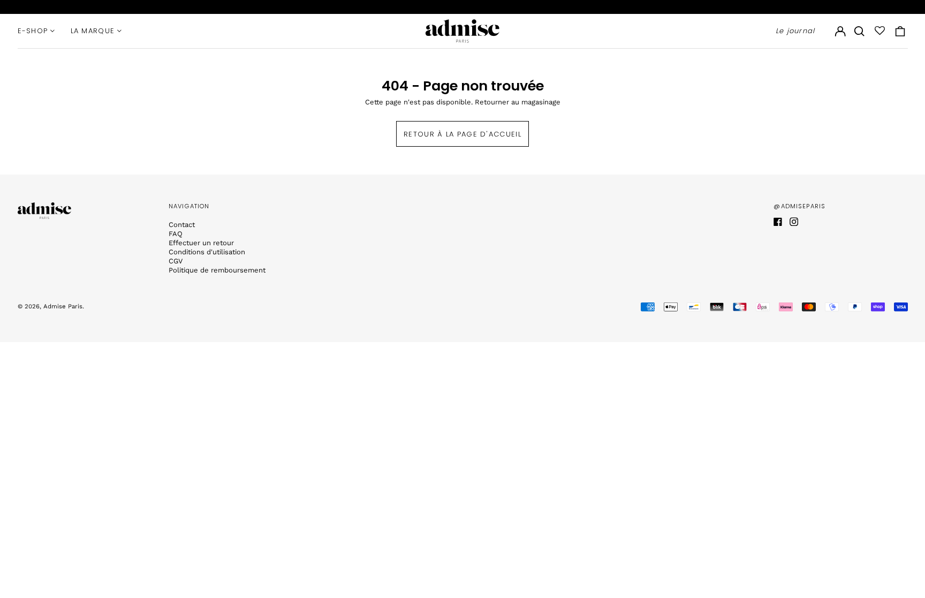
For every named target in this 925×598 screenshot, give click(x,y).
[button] (859, 31)
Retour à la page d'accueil (462, 134)
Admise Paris (62, 306)
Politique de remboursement (217, 270)
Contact (182, 225)
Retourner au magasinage (517, 102)
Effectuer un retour (201, 243)
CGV (176, 261)
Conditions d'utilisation (207, 252)
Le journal (795, 31)
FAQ (176, 234)
